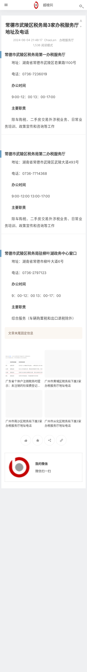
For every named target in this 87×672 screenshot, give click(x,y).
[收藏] (38, 440)
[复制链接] (61, 440)
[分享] (49, 440)
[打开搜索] (81, 7)
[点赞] (26, 440)
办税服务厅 (66, 40)
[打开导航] (6, 5)
